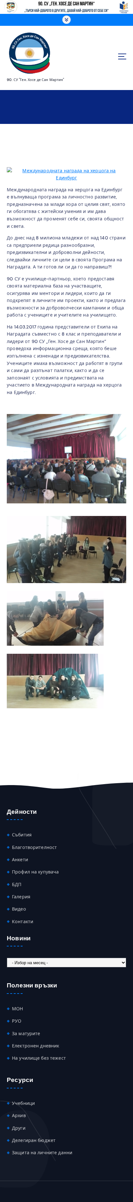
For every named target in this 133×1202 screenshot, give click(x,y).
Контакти (22, 921)
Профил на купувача (35, 872)
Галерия (21, 897)
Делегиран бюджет (34, 1140)
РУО (16, 1021)
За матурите (26, 1033)
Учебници (23, 1103)
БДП (16, 884)
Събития (22, 835)
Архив (19, 1115)
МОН (17, 1009)
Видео (19, 909)
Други (19, 1128)
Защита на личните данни (42, 1153)
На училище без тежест (39, 1058)
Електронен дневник (35, 1046)
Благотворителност (34, 847)
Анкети (20, 860)
